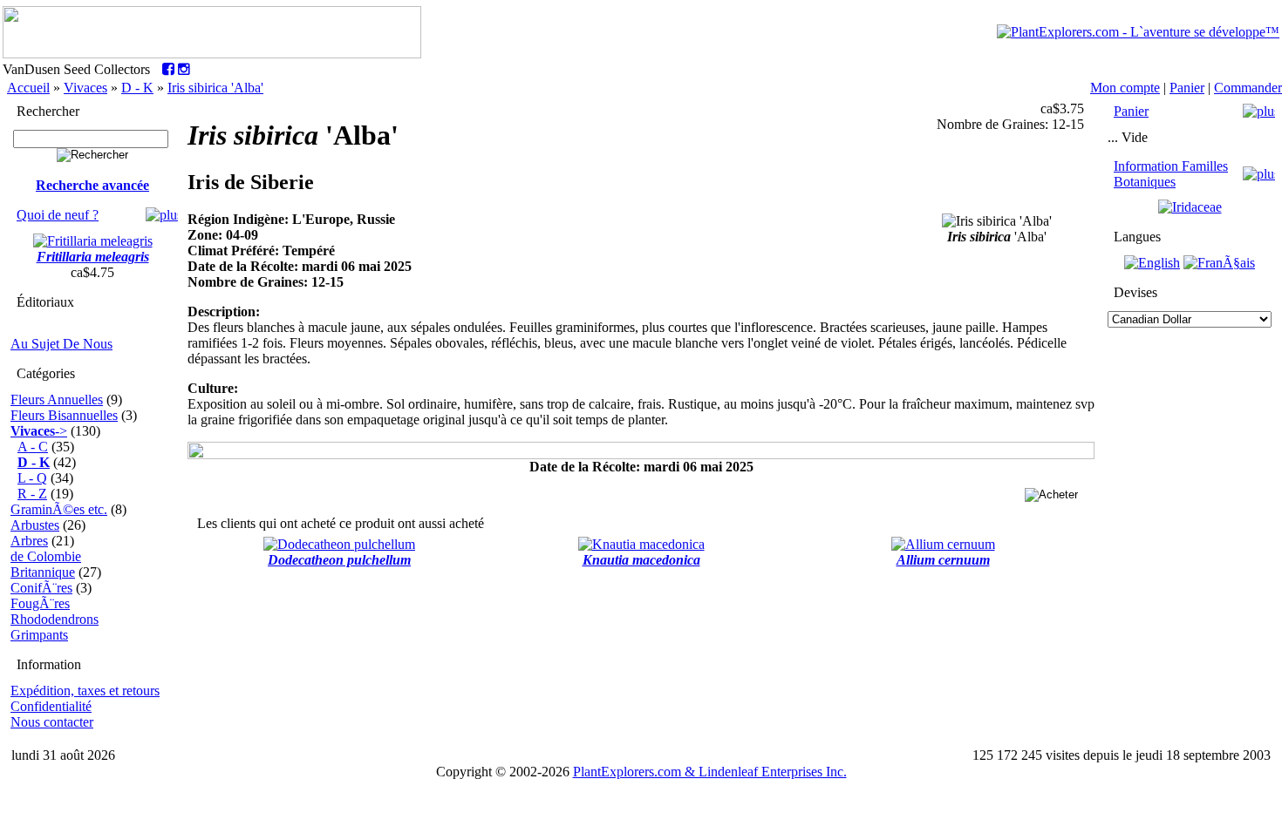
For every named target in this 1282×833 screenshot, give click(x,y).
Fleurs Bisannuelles (64, 415)
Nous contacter (51, 721)
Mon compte (1125, 87)
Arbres (29, 540)
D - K (137, 87)
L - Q (32, 478)
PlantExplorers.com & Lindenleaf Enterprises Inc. (710, 771)
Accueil (28, 87)
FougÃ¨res (40, 603)
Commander (1248, 87)
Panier (1186, 87)
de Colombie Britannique (45, 564)
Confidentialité (51, 706)
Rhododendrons (54, 619)
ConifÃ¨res (41, 587)
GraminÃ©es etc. (58, 509)
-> (38, 430)
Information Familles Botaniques (1171, 174)
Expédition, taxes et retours (85, 690)
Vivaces (85, 87)
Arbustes (34, 525)
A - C (32, 446)
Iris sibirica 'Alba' (215, 87)
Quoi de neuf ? (58, 214)
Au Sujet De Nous (61, 343)
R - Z (32, 493)
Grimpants (39, 634)
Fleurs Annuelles (56, 399)
